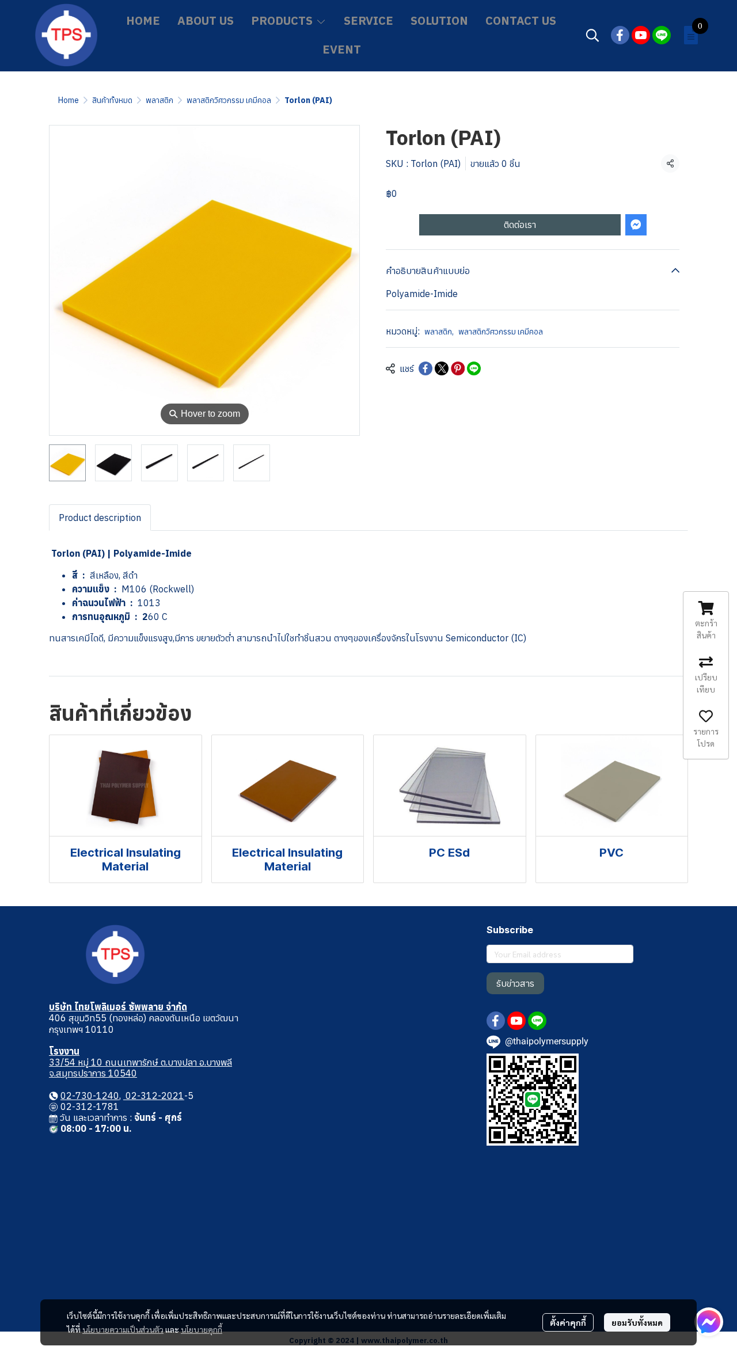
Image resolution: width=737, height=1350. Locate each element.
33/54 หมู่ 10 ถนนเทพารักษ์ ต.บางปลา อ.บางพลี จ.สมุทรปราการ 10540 (140, 1067)
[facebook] (620, 35)
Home (68, 100)
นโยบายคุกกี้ (201, 1329)
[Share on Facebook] (425, 368)
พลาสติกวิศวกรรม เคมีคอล (229, 100)
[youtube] (641, 35)
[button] (592, 35)
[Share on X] (442, 368)
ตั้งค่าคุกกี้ (568, 1322)
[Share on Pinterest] (458, 368)
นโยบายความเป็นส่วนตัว (123, 1329)
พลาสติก (159, 100)
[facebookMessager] (708, 1321)
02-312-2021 (153, 1095)
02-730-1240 (89, 1095)
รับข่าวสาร (515, 983)
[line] (661, 35)
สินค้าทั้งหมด (112, 100)
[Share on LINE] (474, 368)
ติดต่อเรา (520, 224)
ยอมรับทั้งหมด (637, 1322)
